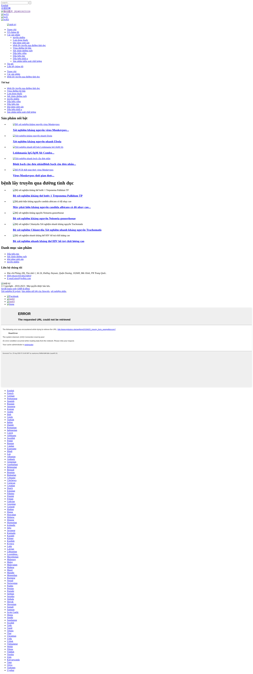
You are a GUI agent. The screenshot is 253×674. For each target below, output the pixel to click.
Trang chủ (11, 29)
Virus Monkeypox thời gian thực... (33, 175)
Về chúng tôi (13, 32)
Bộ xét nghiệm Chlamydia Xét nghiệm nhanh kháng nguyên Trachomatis (57, 229)
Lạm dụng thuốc (20, 40)
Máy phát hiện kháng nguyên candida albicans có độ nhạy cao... (52, 207)
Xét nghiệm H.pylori (10, 291)
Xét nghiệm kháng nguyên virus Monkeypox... (41, 130)
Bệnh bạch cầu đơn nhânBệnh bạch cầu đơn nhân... (44, 164)
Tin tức (10, 64)
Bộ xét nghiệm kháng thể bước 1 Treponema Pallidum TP (48, 195)
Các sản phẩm (13, 35)
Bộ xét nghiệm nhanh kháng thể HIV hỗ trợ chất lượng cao (48, 241)
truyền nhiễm (19, 37)
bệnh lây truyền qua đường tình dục (29, 45)
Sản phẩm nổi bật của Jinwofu (35, 291)
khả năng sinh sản (21, 42)
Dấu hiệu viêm (20, 53)
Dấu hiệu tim (19, 56)
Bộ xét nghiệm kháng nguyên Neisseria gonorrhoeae (44, 218)
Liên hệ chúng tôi (15, 66)
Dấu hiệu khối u (20, 58)
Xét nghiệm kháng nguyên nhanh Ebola (37, 141)
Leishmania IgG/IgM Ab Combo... (33, 152)
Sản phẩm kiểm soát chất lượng (27, 61)
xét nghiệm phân (58, 291)
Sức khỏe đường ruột (23, 50)
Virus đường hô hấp (22, 48)
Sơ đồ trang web (8, 288)
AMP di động (23, 288)
